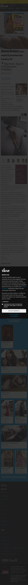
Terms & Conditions (14, 314)
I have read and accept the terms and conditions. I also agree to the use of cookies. (13, 306)
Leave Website (14, 316)
